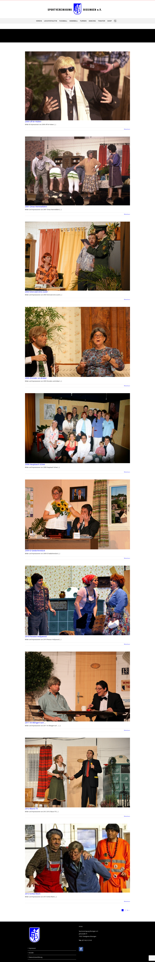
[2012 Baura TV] (77, 772)
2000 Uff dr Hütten (33, 121)
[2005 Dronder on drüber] (77, 342)
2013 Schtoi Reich (32, 893)
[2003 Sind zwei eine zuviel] (77, 256)
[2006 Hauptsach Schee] (77, 428)
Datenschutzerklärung (35, 957)
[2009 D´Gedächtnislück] (77, 514)
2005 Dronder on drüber (36, 378)
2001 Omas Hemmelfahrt (36, 206)
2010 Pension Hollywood (36, 636)
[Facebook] (81, 949)
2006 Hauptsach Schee (35, 464)
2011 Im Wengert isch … (35, 722)
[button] (115, 21)
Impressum (32, 948)
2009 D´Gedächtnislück (35, 550)
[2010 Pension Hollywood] (77, 600)
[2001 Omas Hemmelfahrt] (77, 171)
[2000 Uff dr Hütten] (77, 85)
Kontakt (31, 953)
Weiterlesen (127, 129)
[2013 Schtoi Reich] (77, 858)
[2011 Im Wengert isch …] (77, 686)
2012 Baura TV (31, 808)
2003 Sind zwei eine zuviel (36, 292)
